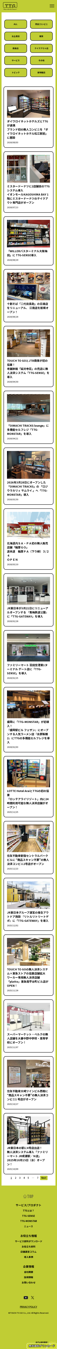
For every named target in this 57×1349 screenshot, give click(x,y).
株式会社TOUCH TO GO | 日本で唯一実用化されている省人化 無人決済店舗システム (10, 6)
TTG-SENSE (28, 1215)
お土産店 (16, 36)
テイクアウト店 (41, 48)
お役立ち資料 (28, 1246)
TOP (28, 1197)
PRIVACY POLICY (28, 1306)
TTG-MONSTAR (28, 1221)
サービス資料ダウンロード (28, 1241)
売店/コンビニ (41, 24)
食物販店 (41, 72)
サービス (16, 60)
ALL (15, 24)
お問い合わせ (28, 1282)
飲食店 (16, 48)
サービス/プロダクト (28, 1205)
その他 (41, 60)
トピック (16, 72)
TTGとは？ (28, 1210)
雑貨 (41, 36)
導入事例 (28, 1257)
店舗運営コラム (28, 1251)
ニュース (28, 1226)
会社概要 (28, 1271)
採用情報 (28, 1277)
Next (43, 1177)
